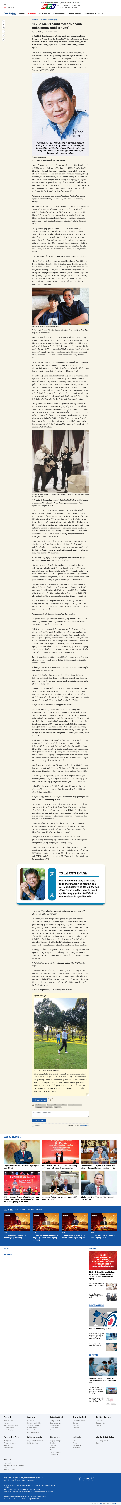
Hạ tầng (98, 1425)
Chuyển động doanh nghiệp (35, 1441)
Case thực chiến (54, 1425)
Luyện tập (53, 1445)
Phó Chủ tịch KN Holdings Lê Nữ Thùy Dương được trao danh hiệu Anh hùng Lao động (59, 1167)
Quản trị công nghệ (55, 1423)
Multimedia (8, 1210)
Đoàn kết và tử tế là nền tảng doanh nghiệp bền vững (16, 1236)
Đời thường (93, 1355)
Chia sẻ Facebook (40, 1100)
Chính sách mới (8, 1421)
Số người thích (84, 1125)
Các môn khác (54, 1454)
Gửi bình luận (39, 1120)
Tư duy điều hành (55, 1421)
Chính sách (99, 1421)
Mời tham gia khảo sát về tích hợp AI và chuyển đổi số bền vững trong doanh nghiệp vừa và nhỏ (96, 1336)
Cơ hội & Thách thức (79, 1421)
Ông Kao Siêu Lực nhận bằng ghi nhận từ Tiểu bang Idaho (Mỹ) (60, 1198)
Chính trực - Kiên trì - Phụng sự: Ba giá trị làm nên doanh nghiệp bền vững (46, 1237)
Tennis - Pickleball (55, 1452)
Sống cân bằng (55, 1437)
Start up (75, 1423)
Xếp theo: (70, 1125)
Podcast (22, 1209)
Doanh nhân (32, 14)
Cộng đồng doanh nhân (11, 1425)
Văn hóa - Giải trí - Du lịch (105, 1437)
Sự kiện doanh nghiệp (34, 1437)
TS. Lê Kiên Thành (40, 1105)
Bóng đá (52, 1447)
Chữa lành (53, 1443)
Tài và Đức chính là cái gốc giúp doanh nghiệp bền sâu (104, 1236)
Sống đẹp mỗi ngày (55, 1441)
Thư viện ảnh (30, 1209)
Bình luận (6, 1423)
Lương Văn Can (8, 1447)
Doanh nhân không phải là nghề (44, 1107)
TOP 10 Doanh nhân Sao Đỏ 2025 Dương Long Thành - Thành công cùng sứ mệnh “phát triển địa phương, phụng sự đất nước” (21, 1199)
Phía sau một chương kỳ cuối (100, 1328)
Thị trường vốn (100, 1423)
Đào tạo (52, 1430)
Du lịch (98, 1443)
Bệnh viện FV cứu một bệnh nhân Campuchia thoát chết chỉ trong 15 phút (102, 1380)
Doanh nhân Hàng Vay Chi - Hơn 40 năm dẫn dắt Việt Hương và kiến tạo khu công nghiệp (98, 1167)
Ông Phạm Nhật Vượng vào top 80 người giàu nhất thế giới (21, 1167)
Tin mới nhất (10, 7)
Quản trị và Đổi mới (44, 14)
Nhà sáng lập (53, 19)
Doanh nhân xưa (32, 1427)
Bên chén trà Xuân (9, 1469)
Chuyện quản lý (54, 1427)
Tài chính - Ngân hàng (75, 14)
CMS (102, 1503)
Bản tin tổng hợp (9, 1430)
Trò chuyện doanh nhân (75, 1105)
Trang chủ (35, 19)
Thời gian (76, 1125)
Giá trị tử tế (7, 1445)
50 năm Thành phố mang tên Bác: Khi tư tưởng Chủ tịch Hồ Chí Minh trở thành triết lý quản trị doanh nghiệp (102, 1275)
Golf (51, 1450)
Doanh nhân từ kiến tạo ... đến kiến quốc (14, 1466)
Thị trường (76, 1425)
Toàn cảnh (21, 14)
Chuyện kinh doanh (59, 14)
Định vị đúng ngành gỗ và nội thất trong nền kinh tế (96, 1284)
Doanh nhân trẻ (31, 1430)
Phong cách (7, 1441)
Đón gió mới (7, 1463)
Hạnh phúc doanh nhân (34, 1423)
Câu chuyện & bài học (33, 1432)
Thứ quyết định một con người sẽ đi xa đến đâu (96, 1344)
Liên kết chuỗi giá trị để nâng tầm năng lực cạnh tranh (96, 1295)
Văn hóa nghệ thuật (102, 1441)
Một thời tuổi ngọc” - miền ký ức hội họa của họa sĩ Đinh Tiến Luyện (96, 1399)
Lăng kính (76, 1427)
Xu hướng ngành (9, 1427)
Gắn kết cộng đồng (32, 1443)
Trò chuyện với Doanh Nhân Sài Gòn (56, 1105)
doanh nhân (58, 1107)
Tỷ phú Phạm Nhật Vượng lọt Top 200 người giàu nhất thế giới (97, 1198)
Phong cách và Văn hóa (92, 14)
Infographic (39, 1209)
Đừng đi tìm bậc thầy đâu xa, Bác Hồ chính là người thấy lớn (74, 1236)
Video (16, 1209)
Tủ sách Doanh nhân (10, 1443)
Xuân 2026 (7, 1459)
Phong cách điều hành (33, 1425)
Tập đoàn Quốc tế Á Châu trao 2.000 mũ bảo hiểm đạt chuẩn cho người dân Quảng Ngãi (96, 1390)
